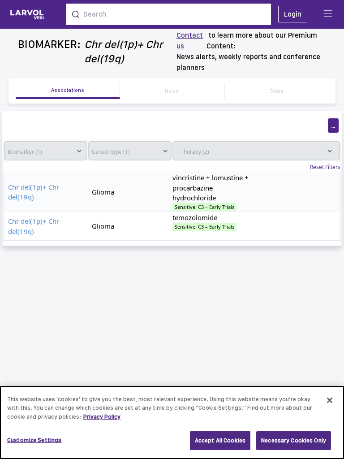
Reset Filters (325, 167)
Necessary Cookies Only (293, 440)
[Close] (330, 400)
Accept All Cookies (220, 440)
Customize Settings (34, 440)
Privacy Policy (101, 416)
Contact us (189, 40)
